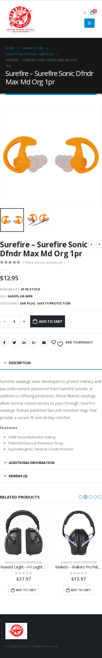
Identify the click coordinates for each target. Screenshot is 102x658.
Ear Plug (27, 303)
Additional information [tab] (31, 462)
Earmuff (11, 562)
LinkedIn (24, 342)
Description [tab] (19, 362)
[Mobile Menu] (89, 23)
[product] (23, 533)
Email (43, 342)
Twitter (14, 342)
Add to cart (51, 321)
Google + (34, 342)
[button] (80, 497)
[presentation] (7, 155)
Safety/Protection (53, 303)
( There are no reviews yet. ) (44, 262)
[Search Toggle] (84, 13)
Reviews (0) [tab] (18, 475)
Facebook (4, 342)
